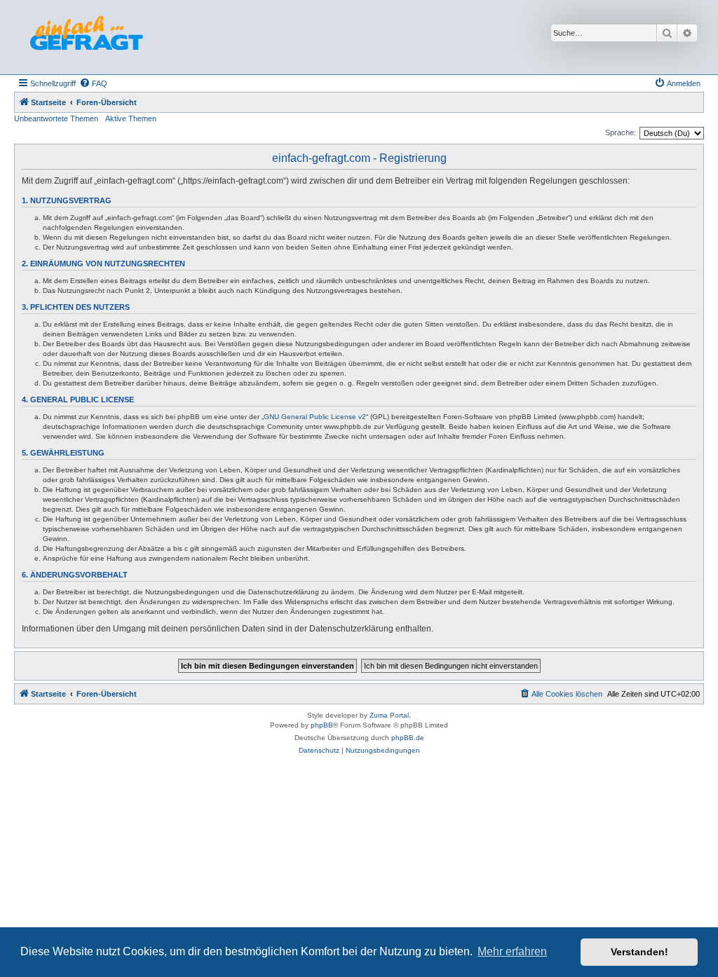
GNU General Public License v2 (315, 417)
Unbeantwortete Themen (56, 118)
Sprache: (620, 132)
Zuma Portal (389, 715)
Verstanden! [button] (639, 951)
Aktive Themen (130, 118)
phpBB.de (407, 738)
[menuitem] (93, 83)
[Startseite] (86, 37)
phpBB (322, 725)
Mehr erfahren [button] (512, 951)
